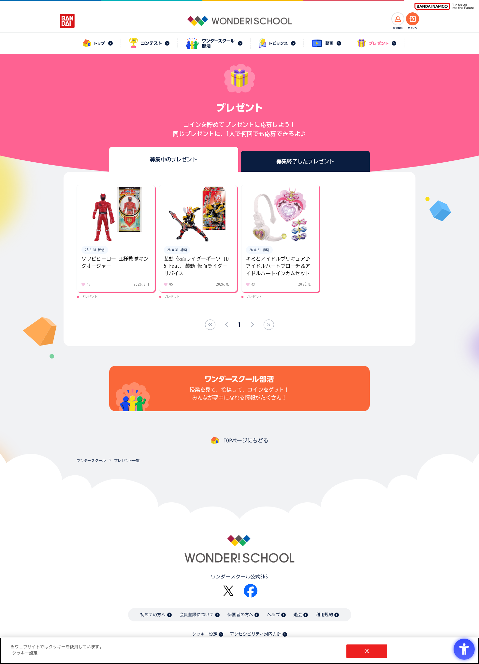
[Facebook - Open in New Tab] (250, 591)
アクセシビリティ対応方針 (255, 634)
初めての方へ (153, 615)
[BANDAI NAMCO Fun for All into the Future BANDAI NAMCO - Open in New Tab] (444, 7)
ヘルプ (273, 615)
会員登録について (197, 615)
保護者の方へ (240, 615)
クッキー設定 (204, 634)
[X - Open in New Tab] (228, 591)
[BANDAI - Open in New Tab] (67, 21)
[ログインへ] (412, 18)
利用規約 (324, 615)
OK (366, 651)
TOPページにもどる (246, 440)
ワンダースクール (91, 460)
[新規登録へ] (397, 18)
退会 (298, 615)
